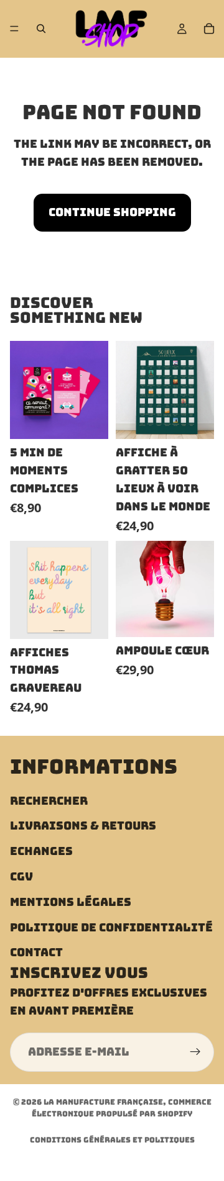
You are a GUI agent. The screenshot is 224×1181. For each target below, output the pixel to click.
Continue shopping (112, 212)
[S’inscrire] (195, 1052)
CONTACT (36, 952)
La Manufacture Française (103, 1102)
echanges (41, 851)
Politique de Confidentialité (111, 927)
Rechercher (49, 800)
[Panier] (209, 28)
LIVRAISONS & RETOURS (83, 825)
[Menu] (14, 29)
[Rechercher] (41, 28)
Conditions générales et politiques (112, 1140)
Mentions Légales (70, 901)
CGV (21, 876)
